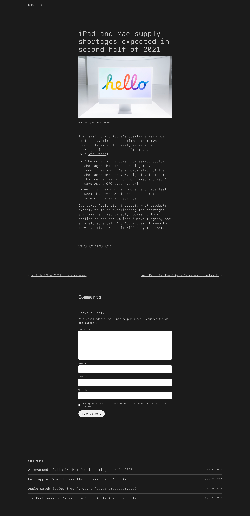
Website (82, 390)
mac (109, 246)
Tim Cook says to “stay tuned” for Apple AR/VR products (82, 498)
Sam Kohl (97, 122)
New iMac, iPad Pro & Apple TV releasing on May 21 (180, 275)
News (108, 122)
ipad (82, 246)
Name (82, 363)
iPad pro (96, 246)
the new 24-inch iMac (120, 219)
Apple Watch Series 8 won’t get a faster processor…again (83, 488)
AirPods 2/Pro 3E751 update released (59, 275)
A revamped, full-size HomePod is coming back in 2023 (80, 470)
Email (82, 377)
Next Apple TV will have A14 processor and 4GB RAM (77, 479)
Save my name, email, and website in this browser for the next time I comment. (123, 404)
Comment (84, 329)
